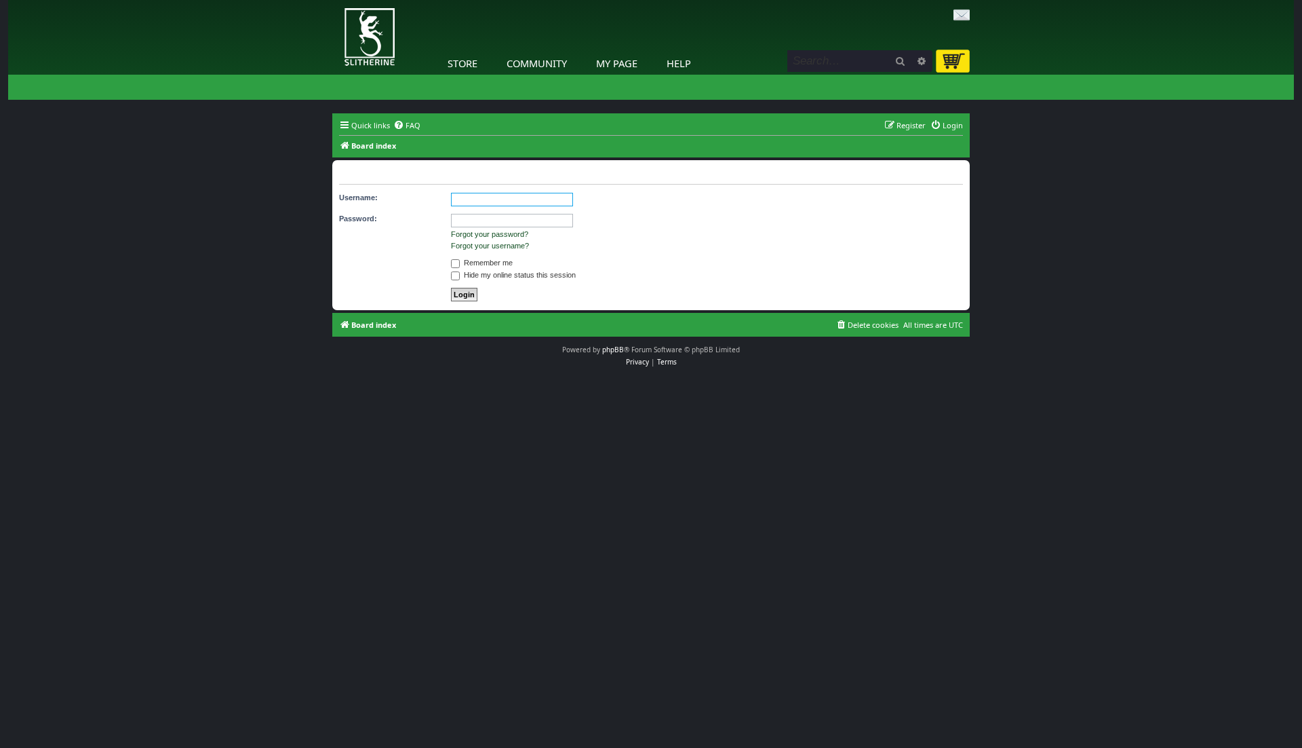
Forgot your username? (490, 246)
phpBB (613, 349)
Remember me (487, 263)
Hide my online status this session (519, 275)
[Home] (335, 3)
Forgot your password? (489, 234)
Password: (358, 218)
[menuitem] (406, 125)
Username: (358, 197)
